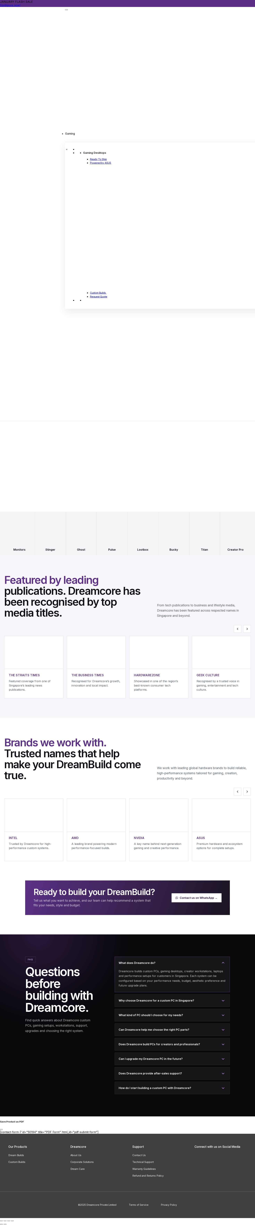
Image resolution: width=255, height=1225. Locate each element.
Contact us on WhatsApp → (199, 898)
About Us (75, 1155)
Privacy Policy (169, 1204)
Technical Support (143, 1162)
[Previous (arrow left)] (1, 1224)
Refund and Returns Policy (148, 1175)
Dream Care (77, 1169)
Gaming (70, 133)
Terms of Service (138, 1204)
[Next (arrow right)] (5, 1224)
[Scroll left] (237, 629)
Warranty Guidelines (144, 1169)
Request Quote (98, 296)
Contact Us (139, 1155)
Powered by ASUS (100, 162)
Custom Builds (16, 1162)
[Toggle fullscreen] (8, 1220)
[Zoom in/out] (12, 1220)
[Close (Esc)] (1, 1220)
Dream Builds (16, 1155)
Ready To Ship (98, 159)
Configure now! (10, 5)
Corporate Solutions (82, 1162)
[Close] (1, 1129)
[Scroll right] (247, 629)
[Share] (5, 1220)
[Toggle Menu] (66, 9)
